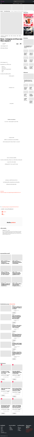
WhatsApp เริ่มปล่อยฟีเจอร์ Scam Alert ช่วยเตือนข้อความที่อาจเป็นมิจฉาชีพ (25, 54)
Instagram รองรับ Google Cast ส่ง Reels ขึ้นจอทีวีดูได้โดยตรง (17, 344)
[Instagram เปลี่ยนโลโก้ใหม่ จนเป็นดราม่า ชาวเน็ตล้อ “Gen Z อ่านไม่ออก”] (5, 269)
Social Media (6, 260)
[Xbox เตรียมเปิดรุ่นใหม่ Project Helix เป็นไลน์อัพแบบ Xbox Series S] (29, 42)
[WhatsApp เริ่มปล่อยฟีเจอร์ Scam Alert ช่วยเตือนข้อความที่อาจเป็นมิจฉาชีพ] (26, 51)
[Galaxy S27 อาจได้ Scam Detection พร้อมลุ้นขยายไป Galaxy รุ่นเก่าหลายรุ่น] (31, 51)
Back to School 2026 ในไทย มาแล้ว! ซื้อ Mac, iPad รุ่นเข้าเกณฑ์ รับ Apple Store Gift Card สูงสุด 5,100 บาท (17, 389)
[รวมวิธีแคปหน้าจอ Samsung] (26, 92)
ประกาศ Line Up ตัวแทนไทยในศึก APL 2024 (25, 88)
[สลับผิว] (33, 1)
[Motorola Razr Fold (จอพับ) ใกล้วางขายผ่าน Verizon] (26, 57)
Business (17, 260)
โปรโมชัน (11, 427)
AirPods (2, 430)
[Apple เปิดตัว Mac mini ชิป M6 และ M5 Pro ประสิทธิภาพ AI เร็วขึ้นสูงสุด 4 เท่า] (18, 7)
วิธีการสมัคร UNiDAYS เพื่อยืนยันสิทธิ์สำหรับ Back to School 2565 (17, 372)
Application (5, 271)
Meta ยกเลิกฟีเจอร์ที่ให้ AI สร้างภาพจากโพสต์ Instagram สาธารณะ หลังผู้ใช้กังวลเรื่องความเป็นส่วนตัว (17, 284)
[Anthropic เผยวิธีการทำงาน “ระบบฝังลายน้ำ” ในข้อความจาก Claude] (5, 308)
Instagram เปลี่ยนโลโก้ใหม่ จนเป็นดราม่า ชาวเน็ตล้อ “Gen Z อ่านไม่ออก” (5, 273)
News (16, 271)
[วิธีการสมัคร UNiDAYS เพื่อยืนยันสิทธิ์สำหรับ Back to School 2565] (17, 367)
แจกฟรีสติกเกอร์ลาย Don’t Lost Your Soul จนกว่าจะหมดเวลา (25, 99)
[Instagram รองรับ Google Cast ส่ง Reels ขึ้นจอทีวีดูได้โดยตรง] (5, 345)
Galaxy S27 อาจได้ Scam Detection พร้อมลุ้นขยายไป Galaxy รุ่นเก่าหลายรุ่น (31, 54)
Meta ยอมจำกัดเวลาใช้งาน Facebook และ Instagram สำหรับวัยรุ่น (5, 262)
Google (19, 429)
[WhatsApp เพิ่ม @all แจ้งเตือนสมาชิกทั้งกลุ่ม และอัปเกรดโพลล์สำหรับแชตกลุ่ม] (5, 336)
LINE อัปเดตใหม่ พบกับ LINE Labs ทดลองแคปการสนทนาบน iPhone (31, 102)
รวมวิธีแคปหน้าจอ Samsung (25, 95)
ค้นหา (15, 2)
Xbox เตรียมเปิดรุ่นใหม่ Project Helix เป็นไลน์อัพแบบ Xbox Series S (28, 47)
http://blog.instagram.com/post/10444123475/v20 (10, 206)
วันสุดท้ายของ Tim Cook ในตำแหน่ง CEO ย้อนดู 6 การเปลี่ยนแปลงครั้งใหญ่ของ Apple (31, 61)
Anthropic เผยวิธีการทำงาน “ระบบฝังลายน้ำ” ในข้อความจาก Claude (17, 307)
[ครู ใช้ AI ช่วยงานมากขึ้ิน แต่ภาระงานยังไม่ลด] (31, 64)
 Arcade (19, 427)
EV (1, 431)
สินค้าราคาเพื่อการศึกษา (4, 432)
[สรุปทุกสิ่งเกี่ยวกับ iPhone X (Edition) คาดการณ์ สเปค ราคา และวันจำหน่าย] (31, 85)
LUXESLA (21, 3)
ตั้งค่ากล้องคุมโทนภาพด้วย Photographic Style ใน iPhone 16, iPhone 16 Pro (5, 406)
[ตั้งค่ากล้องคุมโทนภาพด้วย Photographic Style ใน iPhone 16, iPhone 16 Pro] (5, 402)
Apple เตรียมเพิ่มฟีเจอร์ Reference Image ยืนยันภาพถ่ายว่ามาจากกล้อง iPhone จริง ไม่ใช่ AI (16, 317)
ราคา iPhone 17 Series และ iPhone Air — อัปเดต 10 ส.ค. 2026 (5, 372)
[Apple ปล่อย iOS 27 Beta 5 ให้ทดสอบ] (5, 385)
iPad (1, 427)
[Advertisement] (11, 55)
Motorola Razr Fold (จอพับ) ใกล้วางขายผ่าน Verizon (25, 61)
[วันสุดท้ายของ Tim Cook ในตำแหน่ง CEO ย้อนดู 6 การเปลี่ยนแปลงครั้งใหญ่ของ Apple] (31, 57)
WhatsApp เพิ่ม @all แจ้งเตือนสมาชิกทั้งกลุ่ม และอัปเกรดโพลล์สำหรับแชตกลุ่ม (16, 335)
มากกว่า (8, 375)
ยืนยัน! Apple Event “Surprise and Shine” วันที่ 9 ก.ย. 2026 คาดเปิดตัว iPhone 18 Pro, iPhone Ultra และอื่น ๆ (5, 9)
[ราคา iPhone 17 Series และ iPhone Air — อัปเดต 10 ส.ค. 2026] (5, 368)
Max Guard (17, 3)
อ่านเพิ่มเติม (14, 312)
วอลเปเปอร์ (19, 428)
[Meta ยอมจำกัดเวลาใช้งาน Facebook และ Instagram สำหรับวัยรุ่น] (5, 258)
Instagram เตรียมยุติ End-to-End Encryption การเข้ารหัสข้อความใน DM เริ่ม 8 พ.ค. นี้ (17, 353)
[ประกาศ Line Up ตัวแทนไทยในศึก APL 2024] (26, 85)
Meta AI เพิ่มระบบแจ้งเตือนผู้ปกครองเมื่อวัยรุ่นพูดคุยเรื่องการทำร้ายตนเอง (16, 273)
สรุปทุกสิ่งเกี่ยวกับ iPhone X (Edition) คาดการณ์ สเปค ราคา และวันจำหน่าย (31, 88)
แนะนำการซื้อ (11, 429)
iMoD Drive (14, 3)
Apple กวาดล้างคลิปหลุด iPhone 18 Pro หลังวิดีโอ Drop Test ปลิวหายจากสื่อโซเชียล (16, 406)
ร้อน (1, 364)
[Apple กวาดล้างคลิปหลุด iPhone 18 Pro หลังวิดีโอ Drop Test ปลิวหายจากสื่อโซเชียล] (17, 402)
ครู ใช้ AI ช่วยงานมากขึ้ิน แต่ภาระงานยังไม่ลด (31, 67)
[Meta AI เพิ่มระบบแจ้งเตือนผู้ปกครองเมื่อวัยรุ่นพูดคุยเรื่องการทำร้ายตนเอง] (17, 269)
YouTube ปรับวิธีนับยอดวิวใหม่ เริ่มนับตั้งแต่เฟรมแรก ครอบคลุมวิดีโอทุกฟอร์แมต (31, 95)
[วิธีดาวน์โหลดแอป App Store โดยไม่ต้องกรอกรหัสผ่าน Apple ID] (29, 76)
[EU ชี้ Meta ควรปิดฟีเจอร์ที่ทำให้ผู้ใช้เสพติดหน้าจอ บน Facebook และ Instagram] (5, 280)
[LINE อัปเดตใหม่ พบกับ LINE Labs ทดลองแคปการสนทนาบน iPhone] (31, 99)
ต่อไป (33, 7)
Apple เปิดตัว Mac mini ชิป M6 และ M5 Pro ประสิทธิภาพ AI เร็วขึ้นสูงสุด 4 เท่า (17, 9)
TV (1, 429)
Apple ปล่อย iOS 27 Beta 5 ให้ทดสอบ (5, 389)
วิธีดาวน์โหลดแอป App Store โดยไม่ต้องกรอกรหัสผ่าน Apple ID (28, 81)
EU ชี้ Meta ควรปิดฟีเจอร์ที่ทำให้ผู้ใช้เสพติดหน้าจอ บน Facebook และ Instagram (5, 284)
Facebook (19, 430)
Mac (1, 428)
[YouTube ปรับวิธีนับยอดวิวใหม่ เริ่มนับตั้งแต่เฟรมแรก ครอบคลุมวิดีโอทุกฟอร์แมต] (31, 92)
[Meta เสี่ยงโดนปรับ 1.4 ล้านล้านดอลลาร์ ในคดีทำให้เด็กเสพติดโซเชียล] (17, 258)
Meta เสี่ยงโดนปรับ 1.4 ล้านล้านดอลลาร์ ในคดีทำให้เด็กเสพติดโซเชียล (17, 262)
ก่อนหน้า (0, 7)
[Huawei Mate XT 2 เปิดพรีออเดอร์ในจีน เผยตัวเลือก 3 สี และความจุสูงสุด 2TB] (26, 64)
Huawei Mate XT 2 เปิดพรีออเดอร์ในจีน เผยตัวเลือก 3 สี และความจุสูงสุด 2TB (25, 67)
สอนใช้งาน (11, 428)
